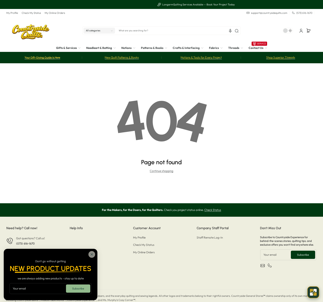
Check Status (212, 210)
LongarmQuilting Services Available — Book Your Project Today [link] (163, 4)
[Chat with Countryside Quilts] (313, 292)
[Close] (91, 254)
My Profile (12, 13)
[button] (99, 31)
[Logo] (30, 30)
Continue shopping (161, 171)
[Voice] (230, 31)
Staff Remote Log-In (210, 237)
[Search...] (237, 31)
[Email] (262, 265)
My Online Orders (55, 13)
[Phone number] (269, 265)
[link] (69, 48)
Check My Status (31, 13)
